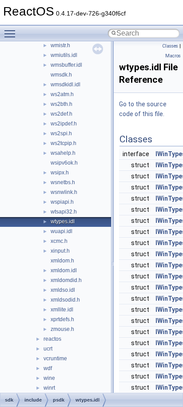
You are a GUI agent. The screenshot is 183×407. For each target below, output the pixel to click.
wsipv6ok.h (64, 163)
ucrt (48, 349)
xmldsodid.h (65, 300)
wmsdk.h (61, 75)
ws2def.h (61, 114)
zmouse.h (62, 329)
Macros (173, 56)
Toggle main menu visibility (12, 33)
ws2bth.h (61, 104)
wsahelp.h (63, 153)
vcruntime (55, 358)
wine (49, 378)
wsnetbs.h (63, 182)
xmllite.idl (62, 309)
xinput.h (60, 251)
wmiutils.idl (64, 55)
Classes (170, 46)
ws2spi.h (61, 133)
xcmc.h (59, 241)
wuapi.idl (61, 231)
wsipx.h (60, 172)
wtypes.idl (63, 221)
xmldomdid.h (66, 280)
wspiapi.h (62, 202)
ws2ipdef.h (64, 124)
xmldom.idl (64, 270)
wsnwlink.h (64, 192)
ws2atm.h (62, 94)
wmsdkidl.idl (65, 84)
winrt (49, 388)
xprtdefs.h (62, 319)
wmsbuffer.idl (66, 65)
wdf (48, 368)
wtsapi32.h (64, 212)
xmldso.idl (63, 290)
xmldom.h (62, 261)
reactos (52, 339)
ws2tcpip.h (63, 143)
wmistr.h (60, 45)
